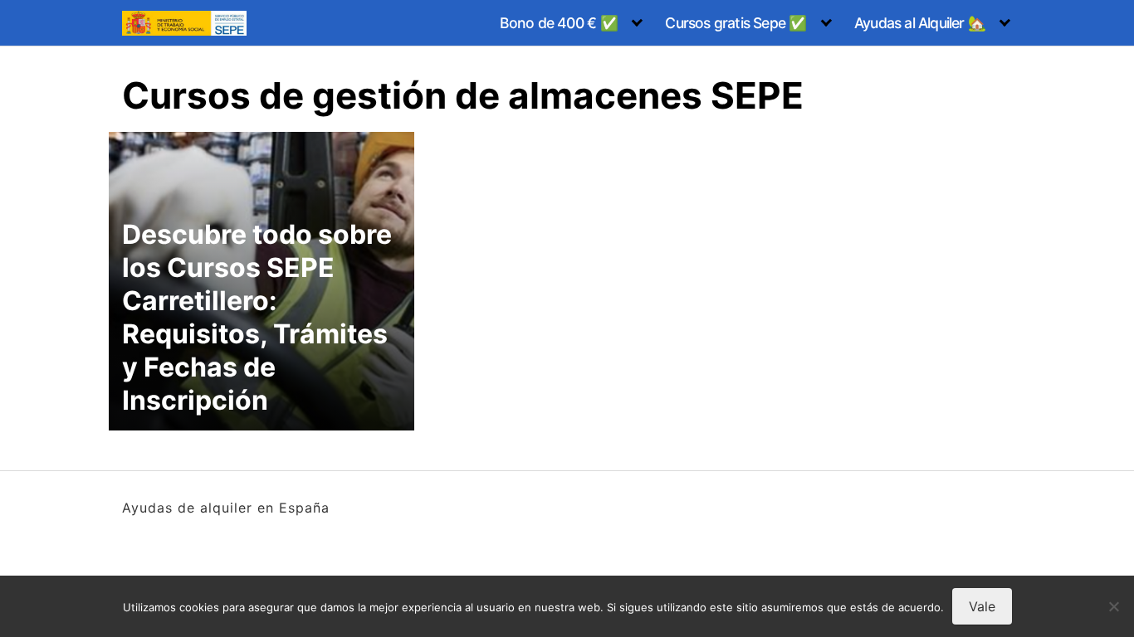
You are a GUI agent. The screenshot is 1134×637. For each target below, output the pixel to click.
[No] (1113, 606)
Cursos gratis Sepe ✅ (735, 23)
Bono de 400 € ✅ (559, 23)
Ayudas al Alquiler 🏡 (919, 23)
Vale (982, 606)
